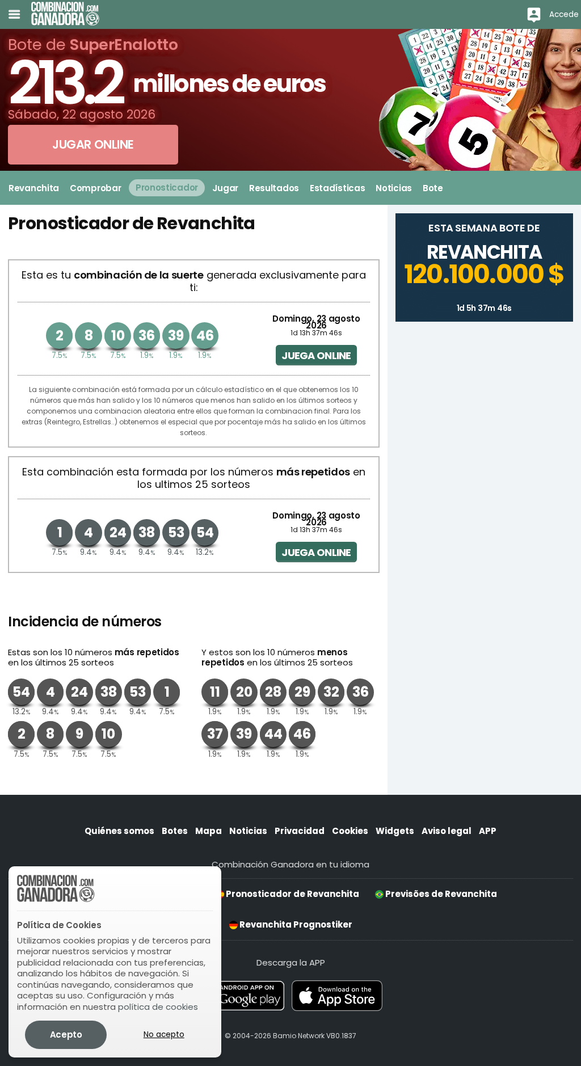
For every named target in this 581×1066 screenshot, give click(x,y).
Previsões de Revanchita (440, 894)
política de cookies (158, 1007)
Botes (175, 831)
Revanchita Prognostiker (295, 924)
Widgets (395, 831)
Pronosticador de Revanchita (291, 894)
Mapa (208, 831)
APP (487, 831)
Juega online (316, 355)
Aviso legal (446, 831)
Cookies (350, 831)
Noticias (248, 831)
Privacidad (300, 831)
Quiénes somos (119, 831)
